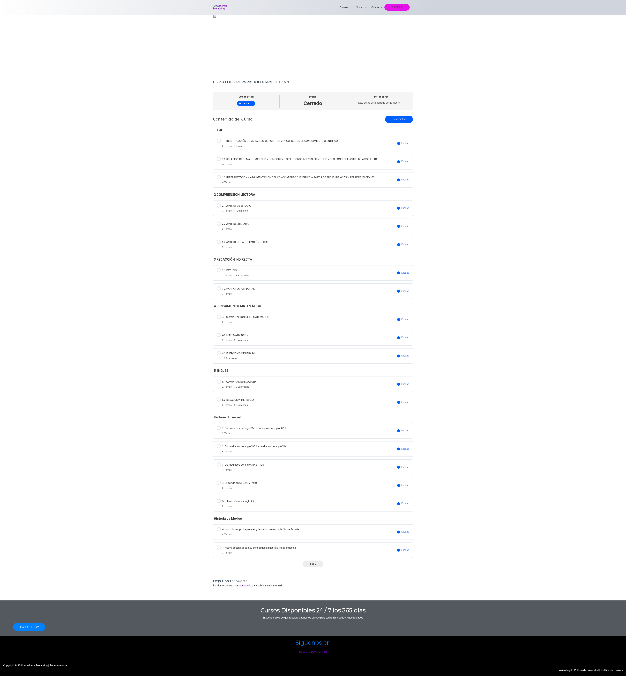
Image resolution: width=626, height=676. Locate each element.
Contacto (376, 7)
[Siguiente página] (320, 564)
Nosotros (361, 7)
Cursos (344, 7)
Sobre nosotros (58, 665)
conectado (245, 585)
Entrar (397, 7)
